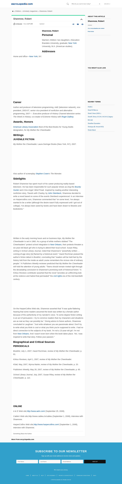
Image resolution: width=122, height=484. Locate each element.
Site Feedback (51, 475)
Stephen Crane (42, 173)
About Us (35, 475)
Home (27, 475)
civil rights (57, 276)
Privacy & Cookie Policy (66, 475)
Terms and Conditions (83, 475)
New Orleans (56, 244)
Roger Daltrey (67, 117)
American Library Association (25, 127)
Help (42, 475)
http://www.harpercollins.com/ (46, 424)
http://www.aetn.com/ (36, 411)
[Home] (22, 4)
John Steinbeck (54, 193)
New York (72, 43)
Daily (94, 475)
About (96, 28)
